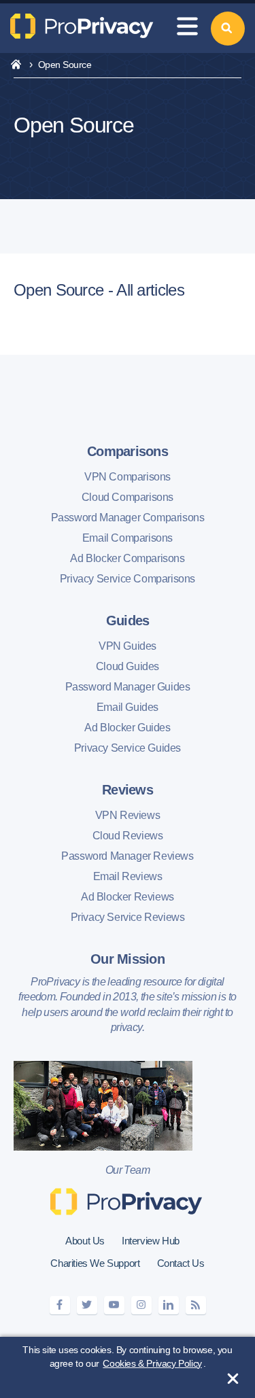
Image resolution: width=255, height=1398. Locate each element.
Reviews (127, 789)
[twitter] (87, 1305)
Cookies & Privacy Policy (152, 1363)
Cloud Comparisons (127, 497)
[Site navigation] (187, 28)
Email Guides (127, 707)
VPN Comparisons (127, 477)
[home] (16, 65)
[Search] (228, 29)
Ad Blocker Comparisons (127, 558)
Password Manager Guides (127, 687)
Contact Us (181, 1263)
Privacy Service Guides (127, 748)
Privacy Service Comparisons (127, 578)
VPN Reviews (127, 815)
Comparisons (127, 451)
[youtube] (114, 1305)
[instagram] (141, 1305)
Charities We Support (94, 1263)
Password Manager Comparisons (128, 517)
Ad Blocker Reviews (127, 897)
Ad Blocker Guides (127, 727)
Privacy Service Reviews (128, 917)
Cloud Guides (127, 666)
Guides (128, 620)
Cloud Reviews (127, 835)
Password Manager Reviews (127, 856)
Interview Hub (151, 1240)
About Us (85, 1240)
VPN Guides (127, 646)
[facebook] (60, 1305)
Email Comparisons (127, 538)
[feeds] (196, 1305)
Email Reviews (128, 876)
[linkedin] (168, 1305)
